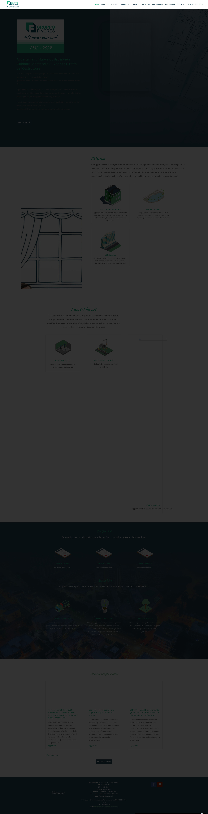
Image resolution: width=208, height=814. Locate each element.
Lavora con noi (191, 4)
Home (97, 4)
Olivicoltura (145, 4)
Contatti (180, 4)
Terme (134, 4)
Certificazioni (157, 4)
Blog (201, 4)
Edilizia (114, 4)
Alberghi (124, 4)
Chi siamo (105, 4)
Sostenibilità (170, 4)
